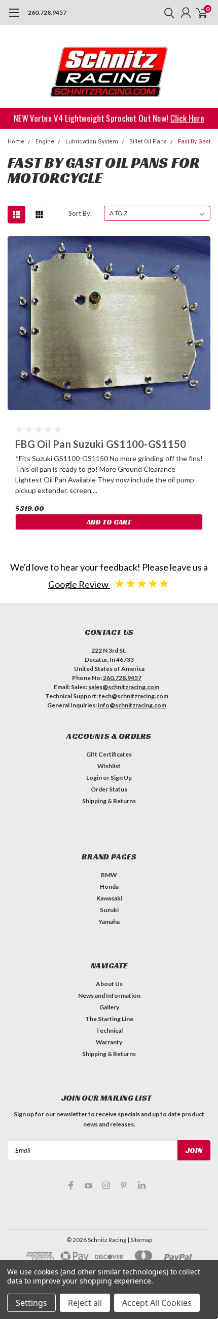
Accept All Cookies (157, 1302)
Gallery (109, 1007)
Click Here (188, 117)
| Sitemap (139, 1239)
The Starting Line (109, 1019)
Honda (109, 886)
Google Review (79, 584)
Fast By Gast (194, 141)
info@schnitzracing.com (132, 705)
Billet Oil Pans (148, 141)
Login (94, 777)
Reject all (85, 1302)
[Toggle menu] (14, 17)
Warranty (109, 1042)
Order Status (109, 789)
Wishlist (109, 766)
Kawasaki (109, 898)
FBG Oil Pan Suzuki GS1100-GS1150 (100, 444)
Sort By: (80, 213)
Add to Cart (109, 521)
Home (16, 141)
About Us (109, 984)
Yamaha (109, 921)
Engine (44, 141)
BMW (109, 875)
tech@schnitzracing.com (133, 696)
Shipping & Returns (109, 801)
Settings (31, 1302)
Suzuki (109, 910)
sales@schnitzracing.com (123, 687)
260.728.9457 (47, 12)
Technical (109, 1030)
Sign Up (121, 777)
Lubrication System (91, 141)
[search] (167, 12)
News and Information (109, 995)
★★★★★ (142, 583)
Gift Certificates (109, 754)
